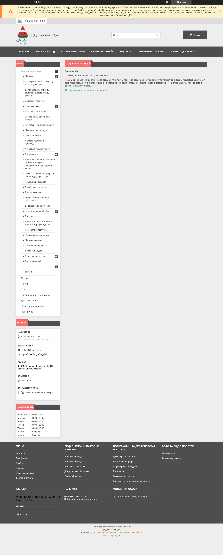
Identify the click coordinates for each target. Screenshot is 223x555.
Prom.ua (127, 526)
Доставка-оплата (24, 478)
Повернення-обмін (25, 473)
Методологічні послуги (36, 130)
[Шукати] (157, 35)
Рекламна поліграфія (35, 182)
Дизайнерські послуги (36, 187)
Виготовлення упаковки (36, 245)
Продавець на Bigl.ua (111, 529)
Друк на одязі (31, 154)
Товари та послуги (31, 71)
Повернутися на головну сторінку (87, 90)
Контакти (125, 51)
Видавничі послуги (34, 101)
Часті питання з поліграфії (35, 295)
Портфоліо (27, 311)
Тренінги (29, 272)
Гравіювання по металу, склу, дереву (131, 481)
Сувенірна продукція (35, 256)
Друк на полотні (33, 261)
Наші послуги (44, 51)
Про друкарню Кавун (72, 51)
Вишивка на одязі (33, 251)
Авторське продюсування (37, 149)
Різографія (30, 216)
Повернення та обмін (150, 51)
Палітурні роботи (72, 476)
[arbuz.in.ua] (22, 35)
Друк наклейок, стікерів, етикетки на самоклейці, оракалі (37, 93)
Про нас (25, 278)
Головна (24, 51)
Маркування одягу (34, 240)
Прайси (19, 463)
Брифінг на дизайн (102, 51)
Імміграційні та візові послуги (39, 125)
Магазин (29, 76)
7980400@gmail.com (31, 350)
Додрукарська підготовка (37, 206)
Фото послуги (168, 453)
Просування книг (33, 135)
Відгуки (25, 283)
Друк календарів (33, 192)
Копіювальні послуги (35, 230)
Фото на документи (171, 458)
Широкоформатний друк (37, 235)
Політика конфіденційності (130, 532)
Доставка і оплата (31, 300)
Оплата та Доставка (182, 51)
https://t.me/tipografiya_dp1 (34, 354)
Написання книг (32, 106)
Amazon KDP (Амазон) (36, 111)
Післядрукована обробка (37, 211)
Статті (28, 266)
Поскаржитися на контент (104, 532)
